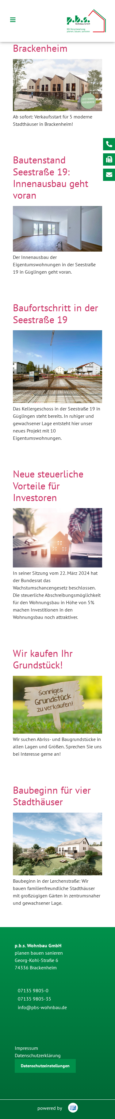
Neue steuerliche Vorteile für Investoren (48, 485)
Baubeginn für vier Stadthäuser (52, 796)
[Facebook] (22, 1019)
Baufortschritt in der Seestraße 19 (55, 313)
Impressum (26, 1048)
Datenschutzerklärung (38, 1055)
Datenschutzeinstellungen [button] (45, 1065)
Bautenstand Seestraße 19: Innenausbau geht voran (50, 177)
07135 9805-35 (34, 999)
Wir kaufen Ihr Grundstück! (43, 659)
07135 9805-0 (33, 990)
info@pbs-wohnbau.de (42, 1007)
